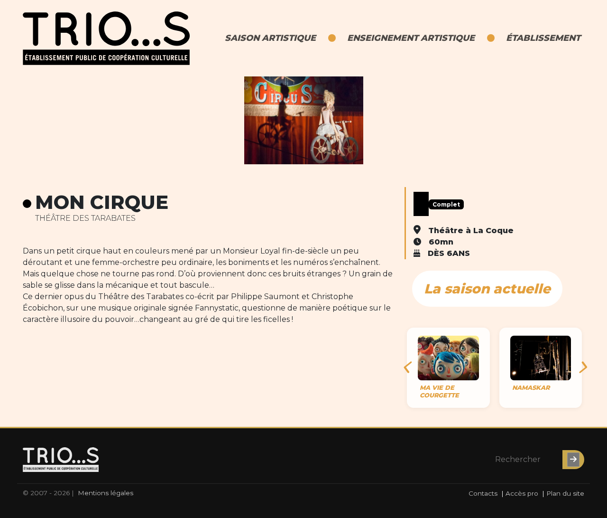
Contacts (483, 493)
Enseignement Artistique (411, 38)
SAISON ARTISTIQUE (270, 38)
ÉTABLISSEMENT (543, 38)
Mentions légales (105, 493)
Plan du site (565, 493)
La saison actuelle (487, 289)
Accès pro (522, 493)
